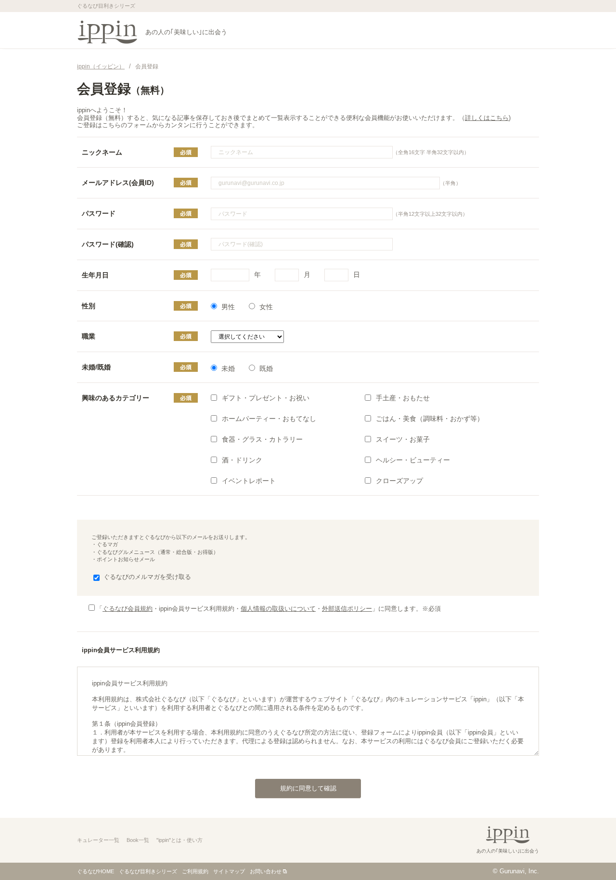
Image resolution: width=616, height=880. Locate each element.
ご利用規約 (195, 871)
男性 (228, 307)
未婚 (228, 368)
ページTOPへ (589, 853)
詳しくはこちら (487, 117)
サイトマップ (229, 871)
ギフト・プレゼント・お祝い (265, 398)
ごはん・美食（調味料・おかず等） (430, 418)
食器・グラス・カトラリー (262, 439)
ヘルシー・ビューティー (413, 460)
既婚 (266, 368)
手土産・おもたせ (403, 398)
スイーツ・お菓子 (403, 439)
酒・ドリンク (242, 460)
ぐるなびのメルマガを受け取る (147, 576)
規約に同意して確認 (308, 788)
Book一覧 (138, 840)
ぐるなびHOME (95, 871)
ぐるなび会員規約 (128, 608)
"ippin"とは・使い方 (179, 840)
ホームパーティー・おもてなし (269, 418)
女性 (266, 307)
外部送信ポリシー (347, 608)
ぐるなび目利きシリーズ (148, 871)
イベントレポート (249, 481)
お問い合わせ (266, 871)
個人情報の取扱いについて (278, 608)
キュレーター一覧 (98, 840)
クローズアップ (399, 481)
